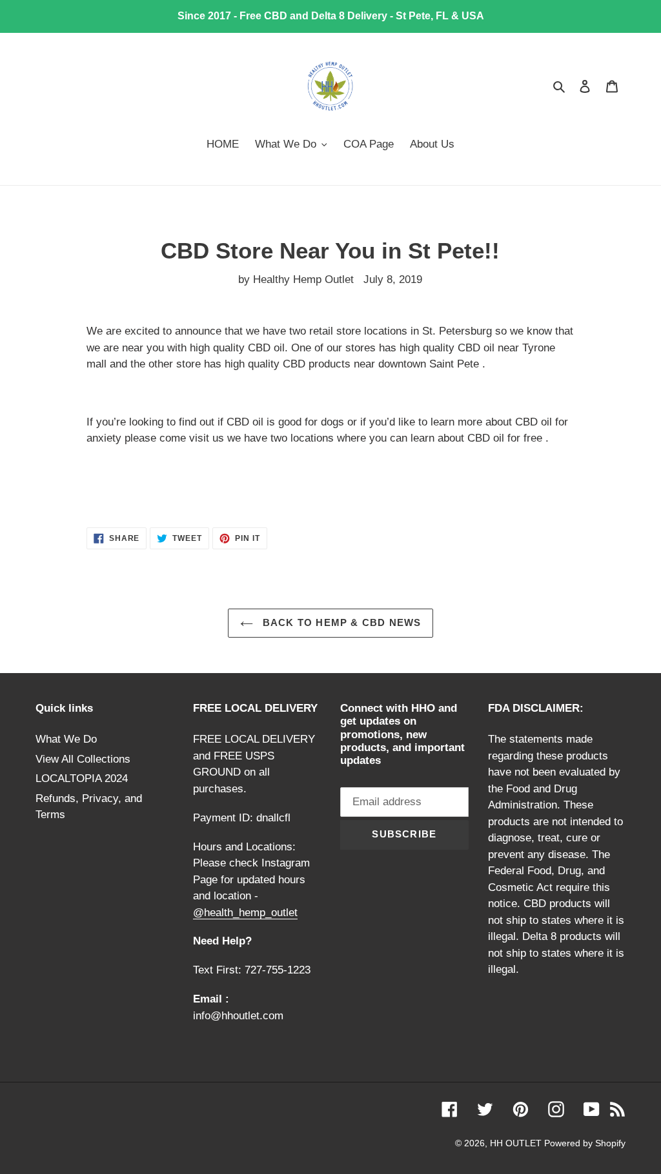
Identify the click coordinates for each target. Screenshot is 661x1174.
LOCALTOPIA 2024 (82, 778)
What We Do (66, 739)
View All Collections (83, 759)
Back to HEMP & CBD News (340, 622)
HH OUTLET (517, 1143)
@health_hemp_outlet (245, 912)
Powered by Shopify (584, 1143)
